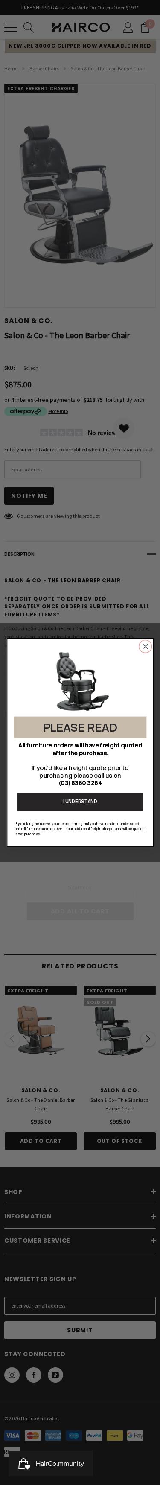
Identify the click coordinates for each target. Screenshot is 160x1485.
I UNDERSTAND (80, 802)
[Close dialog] (145, 646)
